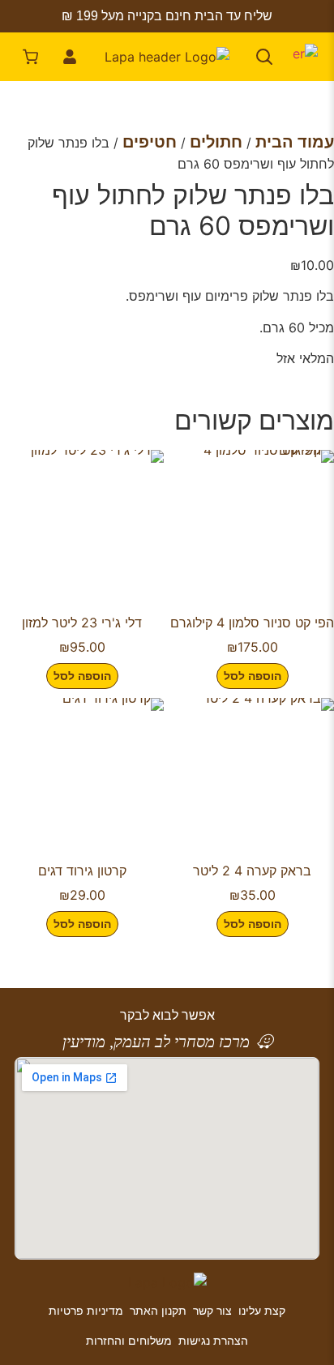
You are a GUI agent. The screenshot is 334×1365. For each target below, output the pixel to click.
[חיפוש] (264, 57)
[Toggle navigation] (303, 57)
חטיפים (149, 142)
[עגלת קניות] (31, 57)
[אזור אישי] (70, 57)
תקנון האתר (158, 1310)
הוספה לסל (252, 675)
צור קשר (212, 1310)
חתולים (216, 142)
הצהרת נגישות (213, 1340)
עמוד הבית (294, 142)
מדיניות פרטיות (86, 1310)
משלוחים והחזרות (129, 1340)
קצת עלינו (261, 1310)
